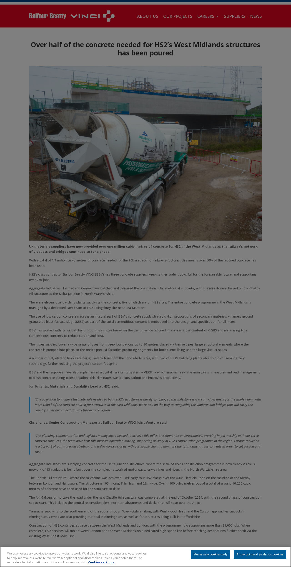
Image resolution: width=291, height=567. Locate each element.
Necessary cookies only (210, 554)
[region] (145, 557)
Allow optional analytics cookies (259, 554)
